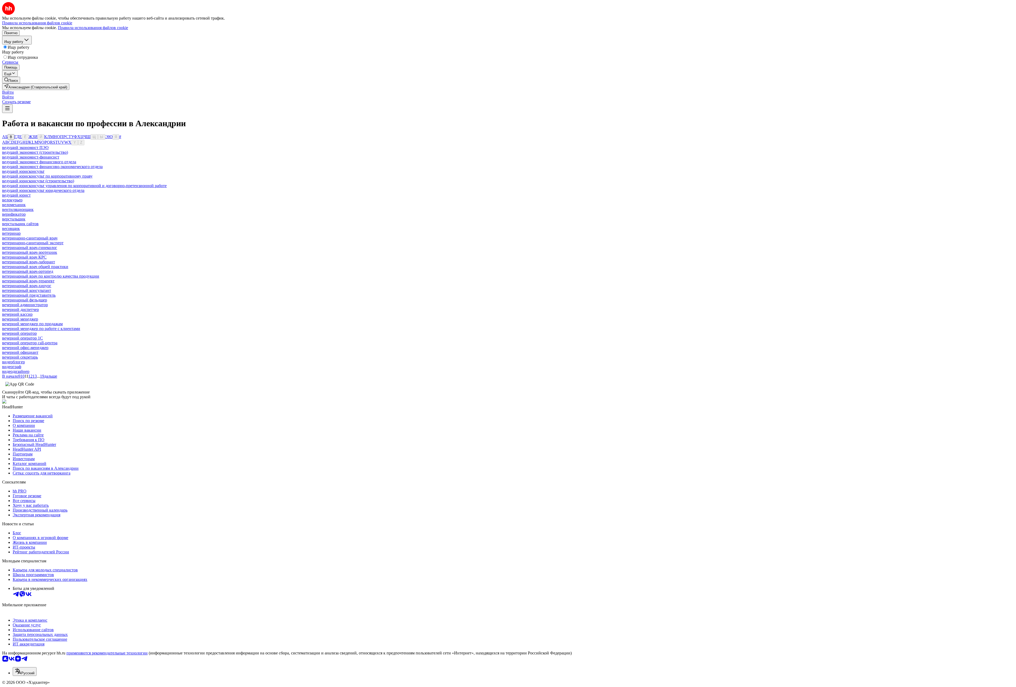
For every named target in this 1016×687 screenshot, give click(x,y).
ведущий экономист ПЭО (25, 147)
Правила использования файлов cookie (93, 27)
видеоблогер (13, 362)
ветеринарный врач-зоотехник (29, 252)
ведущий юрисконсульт (23, 171)
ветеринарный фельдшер (24, 300)
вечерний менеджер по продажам (32, 324)
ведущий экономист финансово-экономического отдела (52, 166)
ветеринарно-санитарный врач (29, 238)
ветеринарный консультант (26, 290)
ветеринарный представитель (29, 295)
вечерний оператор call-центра (29, 343)
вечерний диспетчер (20, 309)
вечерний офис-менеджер (25, 347)
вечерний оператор (19, 333)
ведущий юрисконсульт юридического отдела (43, 190)
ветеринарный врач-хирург (26, 285)
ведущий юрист (16, 195)
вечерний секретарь (20, 357)
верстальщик (13, 219)
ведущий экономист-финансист (30, 157)
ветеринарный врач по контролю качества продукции (50, 276)
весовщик (11, 228)
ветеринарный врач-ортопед (27, 271)
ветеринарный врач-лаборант (28, 262)
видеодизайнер (15, 371)
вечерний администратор (25, 304)
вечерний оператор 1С (22, 338)
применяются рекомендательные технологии (107, 653)
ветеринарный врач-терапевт (28, 281)
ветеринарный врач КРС (24, 257)
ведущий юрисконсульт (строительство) (38, 181)
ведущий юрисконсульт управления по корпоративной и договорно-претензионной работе (84, 185)
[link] (11, 80)
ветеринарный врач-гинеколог (29, 247)
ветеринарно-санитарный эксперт (33, 243)
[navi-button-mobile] (7, 108)
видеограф (11, 366)
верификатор (14, 214)
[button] (8, 92)
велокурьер (12, 200)
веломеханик (14, 204)
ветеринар (11, 233)
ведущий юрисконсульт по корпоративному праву (47, 176)
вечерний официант (20, 352)
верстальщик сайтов (20, 224)
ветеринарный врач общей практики (35, 266)
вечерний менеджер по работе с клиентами (41, 328)
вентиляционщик (18, 209)
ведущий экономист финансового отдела (39, 162)
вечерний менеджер (20, 319)
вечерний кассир (17, 314)
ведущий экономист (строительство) (35, 152)
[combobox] (25, 671)
